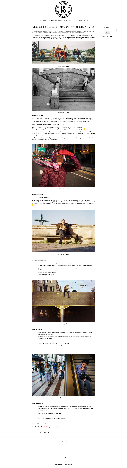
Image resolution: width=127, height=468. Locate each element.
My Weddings (52, 20)
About (45, 20)
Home (39, 20)
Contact (86, 20)
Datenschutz (58, 464)
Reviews (70, 20)
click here (46, 433)
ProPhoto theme (107, 466)
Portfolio (78, 20)
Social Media (62, 20)
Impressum (68, 464)
